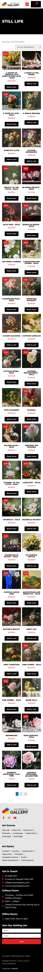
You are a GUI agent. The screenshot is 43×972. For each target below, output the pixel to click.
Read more (11, 87)
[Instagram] (9, 817)
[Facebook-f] (3, 817)
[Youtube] (15, 817)
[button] (27, 4)
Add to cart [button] (31, 84)
